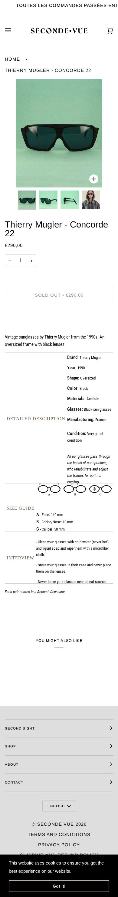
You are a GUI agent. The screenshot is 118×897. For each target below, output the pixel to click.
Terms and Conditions (59, 834)
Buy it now (59, 320)
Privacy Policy (59, 844)
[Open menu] (14, 30)
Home (12, 59)
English (57, 806)
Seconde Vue (55, 824)
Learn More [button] (85, 871)
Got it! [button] (59, 886)
